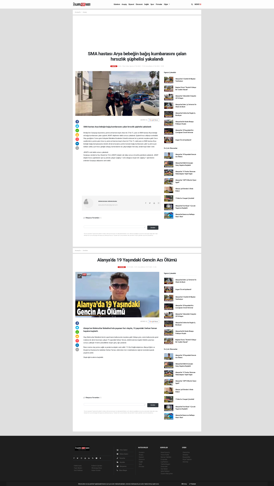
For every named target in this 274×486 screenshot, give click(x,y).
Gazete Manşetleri (167, 473)
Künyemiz (123, 466)
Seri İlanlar (164, 469)
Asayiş (124, 4)
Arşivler (122, 462)
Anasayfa (78, 12)
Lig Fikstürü (164, 462)
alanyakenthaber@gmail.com (108, 205)
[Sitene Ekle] (101, 458)
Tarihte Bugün (165, 464)
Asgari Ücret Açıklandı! (183, 140)
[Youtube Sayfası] (86, 458)
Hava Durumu (165, 452)
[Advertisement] (138, 33)
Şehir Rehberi (165, 471)
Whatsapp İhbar (97, 468)
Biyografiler (186, 457)
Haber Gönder (96, 470)
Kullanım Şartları (97, 466)
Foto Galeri (123, 450)
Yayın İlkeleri (78, 468)
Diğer (166, 4)
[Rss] (93, 458)
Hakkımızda (78, 466)
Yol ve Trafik (165, 455)
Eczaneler (164, 459)
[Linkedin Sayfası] (89, 458)
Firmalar (159, 4)
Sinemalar (164, 466)
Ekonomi (139, 4)
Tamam (193, 484)
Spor (152, 4)
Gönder (152, 227)
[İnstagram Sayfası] (82, 458)
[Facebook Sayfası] (75, 458)
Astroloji (185, 462)
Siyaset (131, 4)
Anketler (185, 455)
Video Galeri (123, 454)
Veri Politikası (78, 470)
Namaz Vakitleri (166, 457)
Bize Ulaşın (123, 470)
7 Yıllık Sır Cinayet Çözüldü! (184, 198)
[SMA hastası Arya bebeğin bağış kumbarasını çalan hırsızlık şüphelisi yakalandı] (117, 93)
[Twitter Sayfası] (78, 458)
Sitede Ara (186, 452)
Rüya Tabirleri (187, 459)
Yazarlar (122, 458)
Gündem (117, 4)
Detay (185, 484)
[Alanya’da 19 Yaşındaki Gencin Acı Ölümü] (117, 294)
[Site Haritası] (97, 458)
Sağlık (146, 4)
